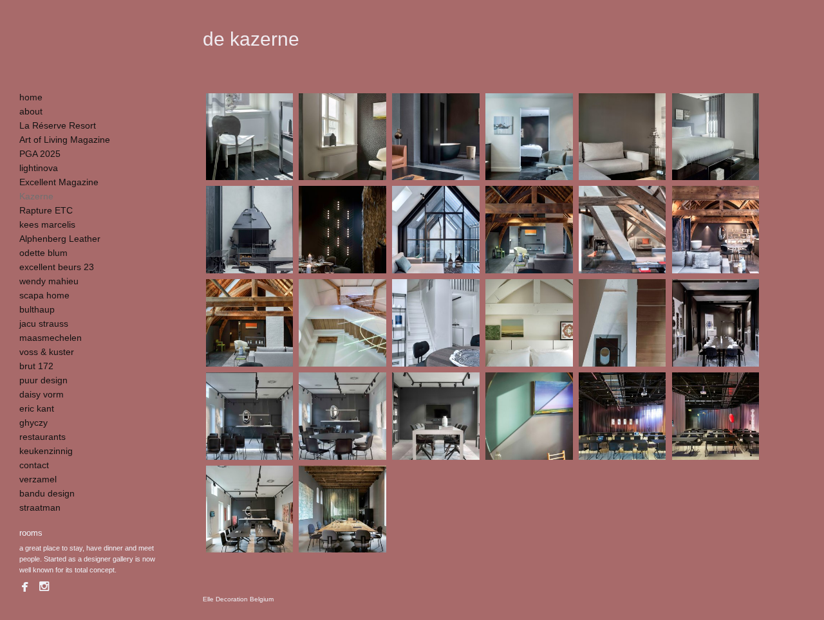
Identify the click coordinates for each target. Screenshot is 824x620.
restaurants (42, 437)
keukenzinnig (46, 451)
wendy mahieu (49, 281)
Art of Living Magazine (64, 139)
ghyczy (33, 422)
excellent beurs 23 (56, 267)
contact (34, 465)
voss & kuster (46, 352)
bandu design (47, 493)
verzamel (38, 479)
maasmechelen (50, 338)
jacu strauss (43, 323)
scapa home (44, 295)
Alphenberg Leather (59, 238)
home (30, 97)
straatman (40, 507)
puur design (43, 380)
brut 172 (36, 366)
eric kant (36, 408)
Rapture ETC (46, 210)
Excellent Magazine (58, 182)
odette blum (43, 253)
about (30, 111)
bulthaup (37, 309)
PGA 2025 (40, 154)
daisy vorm (41, 394)
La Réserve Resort (57, 125)
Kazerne (36, 196)
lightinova (38, 168)
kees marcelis (47, 224)
